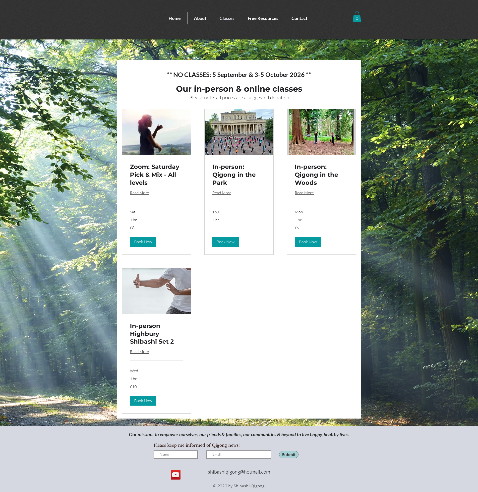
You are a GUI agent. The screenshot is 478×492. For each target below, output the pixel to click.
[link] (156, 175)
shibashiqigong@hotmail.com (239, 472)
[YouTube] (175, 475)
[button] (357, 16)
